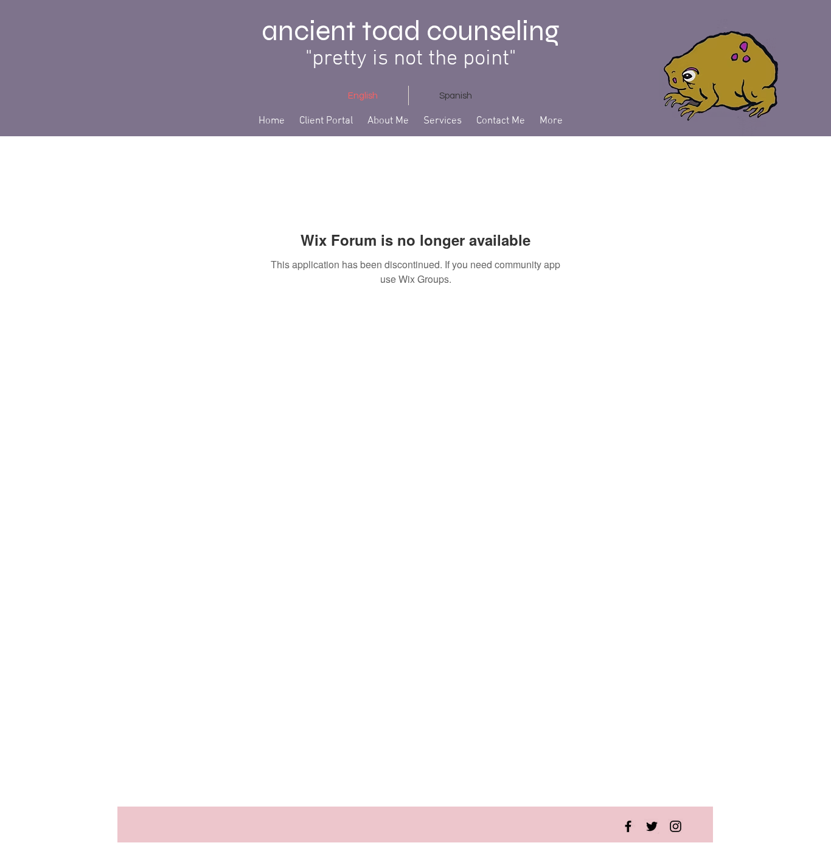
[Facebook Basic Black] (628, 826)
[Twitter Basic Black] (651, 826)
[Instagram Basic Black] (675, 826)
